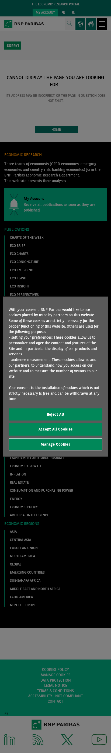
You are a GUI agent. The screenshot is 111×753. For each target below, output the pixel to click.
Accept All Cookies (55, 429)
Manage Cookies (55, 444)
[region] (55, 376)
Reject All (55, 414)
